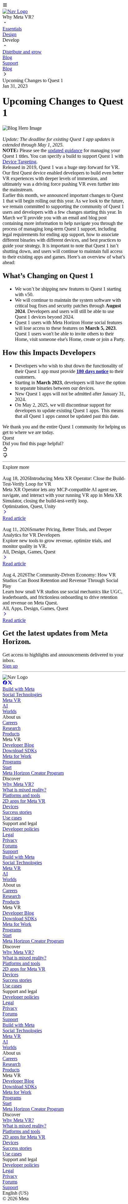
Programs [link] (11, 761)
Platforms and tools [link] (21, 795)
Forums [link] (9, 845)
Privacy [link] (9, 840)
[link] (15, 11)
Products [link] (11, 733)
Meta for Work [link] (16, 756)
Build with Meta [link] (18, 689)
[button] (64, 5)
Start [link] (6, 767)
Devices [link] (10, 806)
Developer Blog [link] (18, 745)
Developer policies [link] (20, 829)
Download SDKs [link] (19, 750)
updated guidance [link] (65, 150)
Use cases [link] (12, 817)
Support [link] (10, 851)
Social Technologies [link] (22, 694)
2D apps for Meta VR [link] (23, 801)
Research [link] (11, 728)
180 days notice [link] (92, 371)
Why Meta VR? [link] (18, 784)
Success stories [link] (17, 812)
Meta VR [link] (11, 700)
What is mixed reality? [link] (24, 789)
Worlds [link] (9, 711)
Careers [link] (9, 722)
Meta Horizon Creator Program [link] (33, 773)
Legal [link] (8, 834)
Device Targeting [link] (19, 161)
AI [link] (5, 705)
